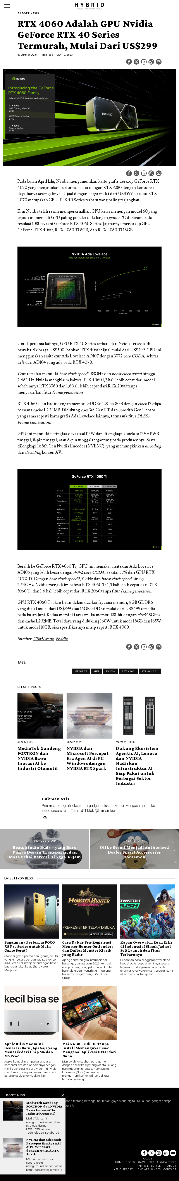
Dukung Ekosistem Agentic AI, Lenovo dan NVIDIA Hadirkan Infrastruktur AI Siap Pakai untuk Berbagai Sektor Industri (137, 766)
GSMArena (43, 638)
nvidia (110, 671)
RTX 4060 (128, 671)
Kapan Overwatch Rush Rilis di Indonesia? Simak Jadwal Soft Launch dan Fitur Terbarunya (146, 948)
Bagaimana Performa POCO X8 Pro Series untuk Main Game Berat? (29, 946)
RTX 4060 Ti (150, 671)
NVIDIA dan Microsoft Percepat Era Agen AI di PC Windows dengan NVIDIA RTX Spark (87, 758)
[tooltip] (129, 62)
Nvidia (62, 638)
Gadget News (28, 13)
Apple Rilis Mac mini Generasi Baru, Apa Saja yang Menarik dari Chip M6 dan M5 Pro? (30, 1050)
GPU (96, 671)
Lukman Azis (29, 54)
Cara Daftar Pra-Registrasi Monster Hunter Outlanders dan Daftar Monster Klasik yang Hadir (87, 948)
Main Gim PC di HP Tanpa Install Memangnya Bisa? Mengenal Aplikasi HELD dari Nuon (89, 1050)
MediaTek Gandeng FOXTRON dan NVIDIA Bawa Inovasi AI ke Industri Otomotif (39, 758)
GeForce (81, 671)
